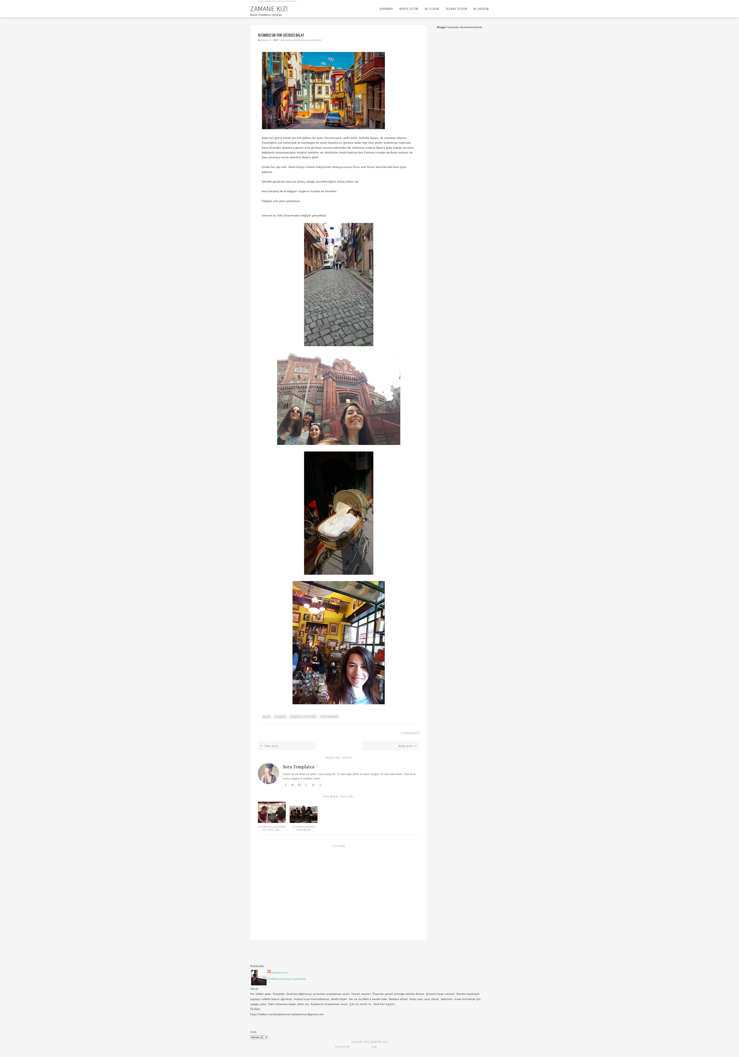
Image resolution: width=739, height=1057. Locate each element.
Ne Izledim (432, 9)
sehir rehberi (315, 40)
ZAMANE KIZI (269, 8)
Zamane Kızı (266, 40)
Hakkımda (386, 9)
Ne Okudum (481, 9)
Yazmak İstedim (456, 9)
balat (282, 40)
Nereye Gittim (409, 9)
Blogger (441, 27)
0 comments (410, 733)
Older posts (271, 746)
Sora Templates (298, 767)
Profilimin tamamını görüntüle (287, 978)
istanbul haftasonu (301, 40)
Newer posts (406, 746)
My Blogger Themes (391, 1046)
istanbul (289, 40)
